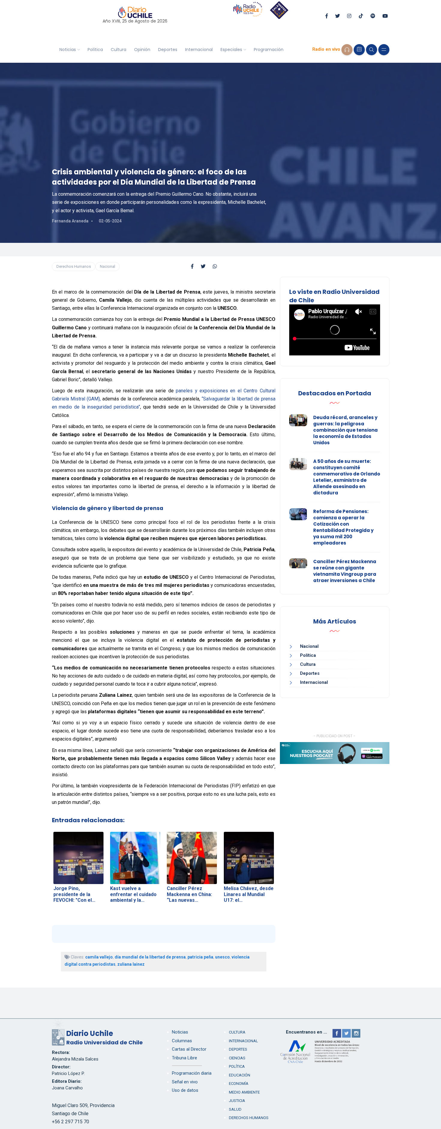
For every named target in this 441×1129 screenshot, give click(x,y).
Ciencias (237, 1058)
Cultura (118, 50)
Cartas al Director (189, 1049)
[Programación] (359, 49)
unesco (222, 957)
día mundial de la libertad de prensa (150, 957)
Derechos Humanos (73, 266)
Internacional (199, 50)
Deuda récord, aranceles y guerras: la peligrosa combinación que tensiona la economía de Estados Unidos (345, 430)
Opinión (142, 50)
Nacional (107, 266)
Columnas (182, 1040)
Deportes (167, 50)
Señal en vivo (185, 1082)
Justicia (237, 1100)
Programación (269, 50)
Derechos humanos (248, 1117)
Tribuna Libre (184, 1058)
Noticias (67, 50)
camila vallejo (99, 957)
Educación (239, 1075)
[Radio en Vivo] (346, 49)
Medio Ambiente (244, 1092)
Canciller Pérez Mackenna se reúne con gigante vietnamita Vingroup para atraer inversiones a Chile (344, 571)
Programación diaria (192, 1073)
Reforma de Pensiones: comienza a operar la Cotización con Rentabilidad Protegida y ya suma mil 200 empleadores (343, 527)
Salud (235, 1109)
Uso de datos (185, 1090)
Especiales (231, 50)
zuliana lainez (131, 964)
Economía (238, 1083)
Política (95, 50)
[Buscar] (371, 49)
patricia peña (200, 957)
